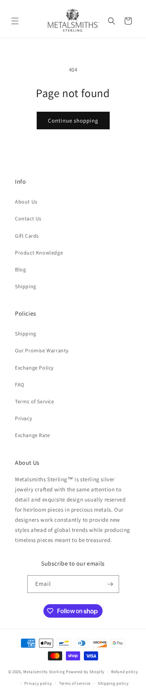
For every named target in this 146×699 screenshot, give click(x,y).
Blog (20, 269)
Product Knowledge (39, 252)
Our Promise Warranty (42, 350)
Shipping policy (113, 683)
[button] (15, 21)
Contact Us (28, 218)
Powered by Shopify (85, 671)
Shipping (25, 286)
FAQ (19, 384)
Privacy (23, 418)
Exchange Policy (34, 367)
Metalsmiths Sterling (44, 671)
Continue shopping (73, 120)
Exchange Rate (32, 435)
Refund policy (124, 671)
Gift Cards (27, 235)
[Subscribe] (110, 584)
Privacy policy (38, 683)
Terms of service (75, 683)
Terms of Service (34, 401)
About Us (26, 201)
